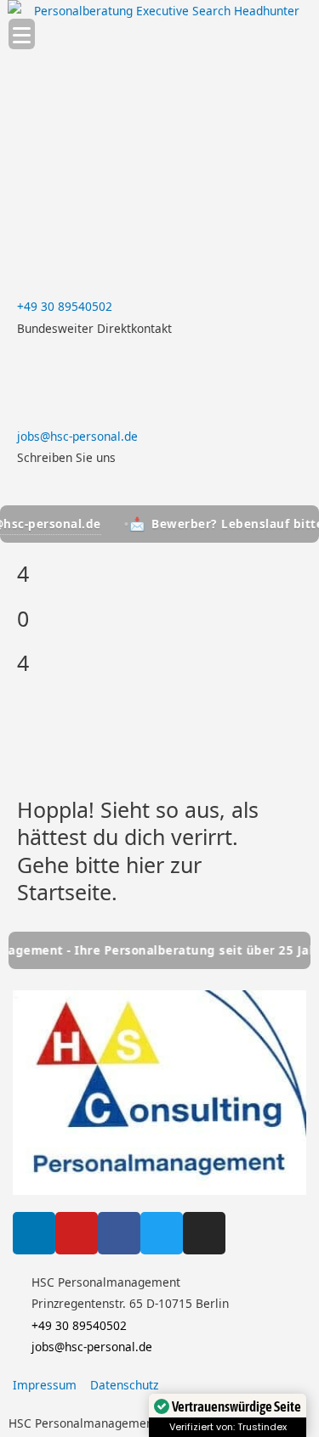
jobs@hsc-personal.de (77, 436)
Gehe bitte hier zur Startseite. (109, 878)
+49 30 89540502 (64, 306)
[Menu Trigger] (22, 34)
